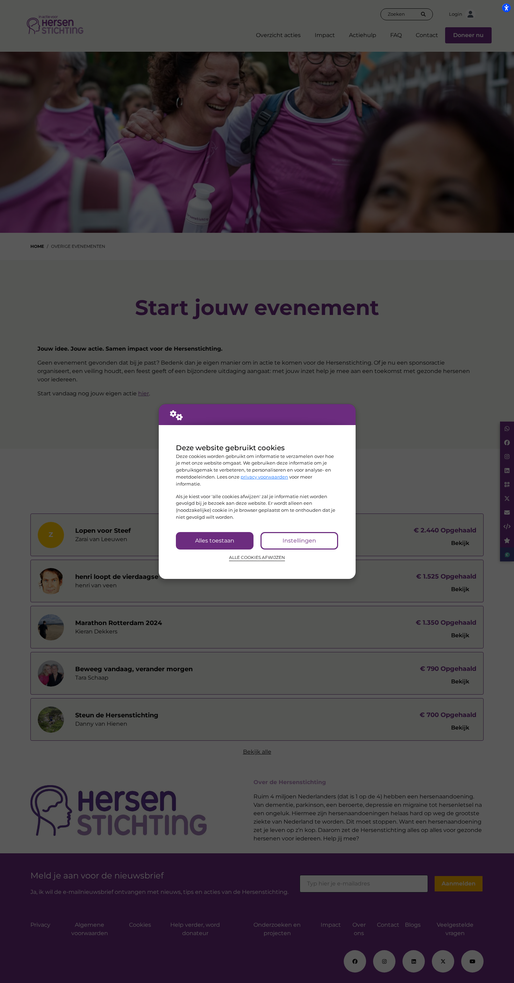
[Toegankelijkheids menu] (506, 7)
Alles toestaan (214, 540)
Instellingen (299, 540)
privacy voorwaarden (264, 477)
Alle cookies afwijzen (257, 557)
